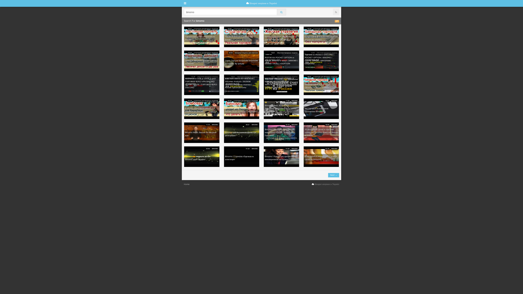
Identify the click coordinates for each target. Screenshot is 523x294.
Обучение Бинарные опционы (287, 53)
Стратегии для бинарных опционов (206, 29)
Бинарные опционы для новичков (246, 53)
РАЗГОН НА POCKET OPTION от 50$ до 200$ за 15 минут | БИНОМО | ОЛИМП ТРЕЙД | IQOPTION (281, 61)
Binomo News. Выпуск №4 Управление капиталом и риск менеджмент (277, 109)
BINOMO (295, 100)
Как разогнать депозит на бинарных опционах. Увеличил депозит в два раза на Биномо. (201, 61)
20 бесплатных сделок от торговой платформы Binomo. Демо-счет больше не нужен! (321, 133)
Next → (333, 175)
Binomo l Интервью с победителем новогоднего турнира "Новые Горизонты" (279, 133)
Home (186, 184)
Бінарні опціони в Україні (263, 3)
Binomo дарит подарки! (195, 159)
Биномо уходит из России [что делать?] (241, 112)
